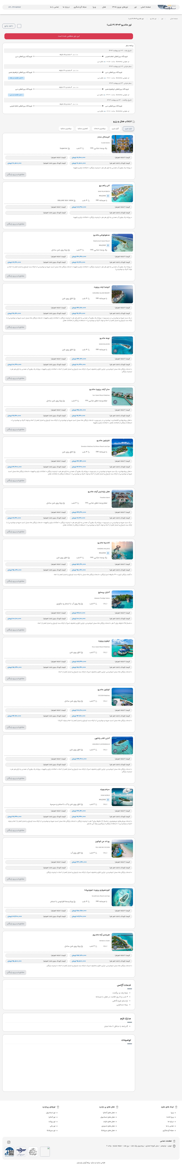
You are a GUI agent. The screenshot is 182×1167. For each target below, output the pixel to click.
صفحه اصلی (174, 19)
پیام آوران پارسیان (83, 1162)
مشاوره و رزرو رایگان (15, 174)
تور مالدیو (153, 19)
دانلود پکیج (8, 26)
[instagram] (8, 1142)
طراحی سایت (100, 1162)
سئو (92, 1162)
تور (162, 19)
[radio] (133, 127)
